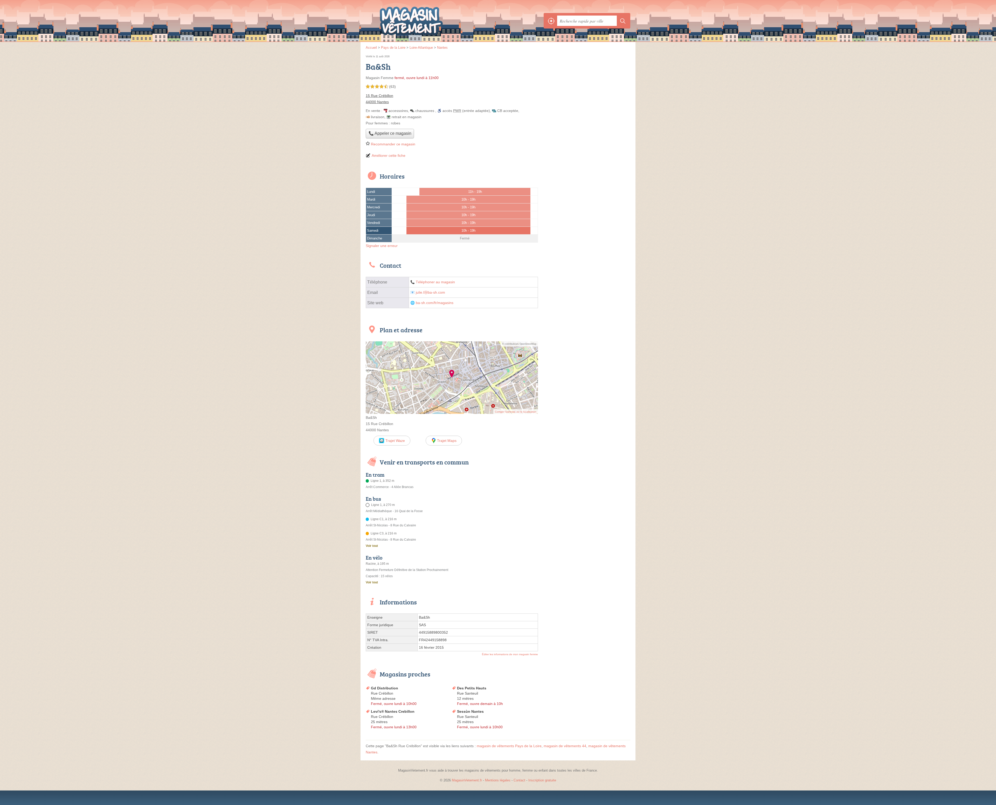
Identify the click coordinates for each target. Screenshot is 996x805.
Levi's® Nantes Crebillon (392, 711)
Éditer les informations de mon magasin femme (510, 654)
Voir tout (372, 546)
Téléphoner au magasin (435, 282)
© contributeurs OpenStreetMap (519, 344)
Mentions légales (497, 780)
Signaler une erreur (382, 246)
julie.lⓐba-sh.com (430, 292)
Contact (519, 780)
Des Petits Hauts (471, 688)
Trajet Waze (395, 441)
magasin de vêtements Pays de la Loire (509, 746)
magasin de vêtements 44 (565, 746)
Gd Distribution (384, 688)
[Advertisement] (586, 90)
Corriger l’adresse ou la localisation (515, 411)
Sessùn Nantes (470, 711)
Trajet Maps (447, 441)
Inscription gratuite (542, 780)
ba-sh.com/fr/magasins (434, 303)
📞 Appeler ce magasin (390, 133)
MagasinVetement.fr (423, 20)
